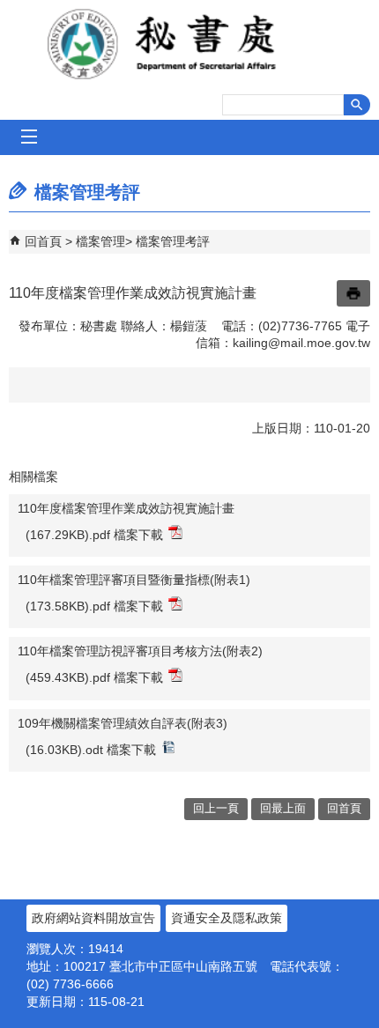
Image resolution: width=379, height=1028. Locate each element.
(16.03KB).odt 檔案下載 (91, 750)
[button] (357, 104)
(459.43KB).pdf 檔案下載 (94, 677)
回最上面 (283, 808)
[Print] (353, 293)
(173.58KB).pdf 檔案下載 (94, 606)
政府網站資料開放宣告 (93, 918)
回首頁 (43, 241)
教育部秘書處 (189, 44)
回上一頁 (216, 808)
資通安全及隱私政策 (226, 918)
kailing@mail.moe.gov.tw (301, 343)
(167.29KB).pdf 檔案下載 (94, 535)
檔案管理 (100, 241)
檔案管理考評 (173, 241)
